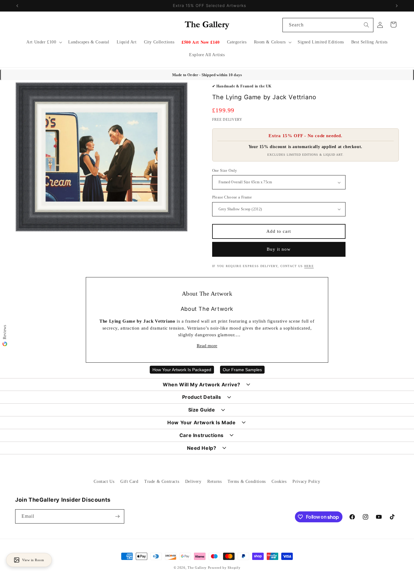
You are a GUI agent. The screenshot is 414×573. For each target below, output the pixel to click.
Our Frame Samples (242, 369)
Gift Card (129, 481)
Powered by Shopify (224, 567)
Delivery (193, 481)
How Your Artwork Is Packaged (181, 369)
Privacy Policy (306, 481)
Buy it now (279, 249)
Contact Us (104, 481)
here (309, 266)
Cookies (279, 481)
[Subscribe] (117, 516)
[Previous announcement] (17, 6)
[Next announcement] (396, 6)
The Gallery (197, 567)
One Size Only (224, 170)
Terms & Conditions (247, 481)
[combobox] (328, 25)
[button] (43, 42)
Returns (214, 481)
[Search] (366, 25)
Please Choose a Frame (232, 197)
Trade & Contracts (161, 481)
